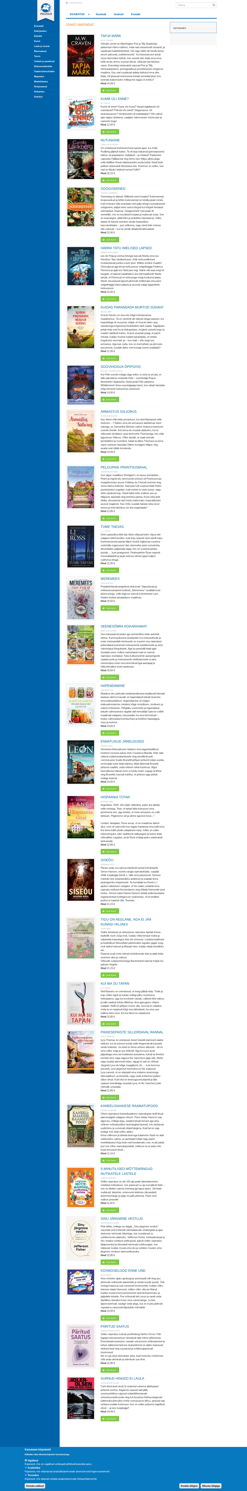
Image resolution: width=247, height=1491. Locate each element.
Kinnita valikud (35, 1485)
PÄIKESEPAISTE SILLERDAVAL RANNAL (132, 1032)
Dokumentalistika (43, 66)
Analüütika (34, 1467)
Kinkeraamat (40, 86)
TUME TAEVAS (112, 527)
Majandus (39, 76)
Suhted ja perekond (44, 61)
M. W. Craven (107, 40)
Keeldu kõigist (189, 1485)
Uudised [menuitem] (119, 14)
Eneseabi (39, 26)
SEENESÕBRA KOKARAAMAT (124, 626)
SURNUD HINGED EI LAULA (122, 1378)
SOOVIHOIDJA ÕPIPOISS (121, 367)
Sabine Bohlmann (109, 252)
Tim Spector (107, 690)
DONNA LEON (107, 746)
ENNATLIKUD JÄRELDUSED (122, 741)
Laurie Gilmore (108, 1110)
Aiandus (38, 96)
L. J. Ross (105, 531)
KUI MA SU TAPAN (115, 983)
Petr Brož (106, 1275)
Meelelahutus (41, 81)
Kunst (37, 41)
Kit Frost (105, 103)
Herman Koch (107, 865)
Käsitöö (38, 36)
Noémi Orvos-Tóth (110, 1331)
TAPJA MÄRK (111, 36)
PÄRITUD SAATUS (115, 1326)
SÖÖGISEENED (113, 188)
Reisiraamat (40, 51)
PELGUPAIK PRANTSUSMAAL (124, 467)
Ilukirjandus (40, 31)
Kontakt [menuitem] (135, 14)
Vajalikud (33, 1460)
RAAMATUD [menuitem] (75, 15)
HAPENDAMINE (113, 686)
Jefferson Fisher (110, 1223)
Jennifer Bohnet (109, 472)
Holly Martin (107, 1037)
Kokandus (39, 91)
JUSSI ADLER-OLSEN (110, 1383)
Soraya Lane (107, 802)
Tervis (37, 56)
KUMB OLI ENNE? (115, 99)
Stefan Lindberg (109, 193)
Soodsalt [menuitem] (101, 14)
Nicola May (106, 312)
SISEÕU (107, 860)
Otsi (215, 5)
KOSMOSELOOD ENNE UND (123, 1270)
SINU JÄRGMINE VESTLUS (122, 1218)
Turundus (33, 1475)
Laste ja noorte (42, 46)
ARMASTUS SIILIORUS (119, 411)
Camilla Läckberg (110, 145)
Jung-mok (106, 929)
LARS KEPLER (107, 583)
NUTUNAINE (110, 140)
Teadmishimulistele (44, 71)
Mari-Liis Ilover (108, 631)
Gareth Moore (108, 1178)
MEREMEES (110, 579)
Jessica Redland (109, 416)
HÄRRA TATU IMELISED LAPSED (126, 248)
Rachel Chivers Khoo (112, 371)
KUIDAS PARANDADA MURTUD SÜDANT (132, 307)
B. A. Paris (105, 988)
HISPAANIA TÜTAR (115, 797)
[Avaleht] (43, 12)
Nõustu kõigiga (211, 1485)
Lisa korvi (111, 90)
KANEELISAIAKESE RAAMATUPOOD (129, 1106)
